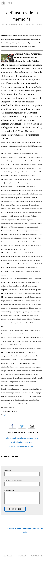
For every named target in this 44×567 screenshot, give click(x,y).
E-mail (13, 480)
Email (32, 426)
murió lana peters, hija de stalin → (33, 530)
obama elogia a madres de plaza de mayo (22, 438)
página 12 (6, 415)
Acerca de (7, 556)
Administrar (37, 556)
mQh (9, 3)
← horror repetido (14, 528)
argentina (37, 25)
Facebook (12, 426)
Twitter (22, 426)
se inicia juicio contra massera (22, 442)
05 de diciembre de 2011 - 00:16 (16, 25)
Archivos (22, 556)
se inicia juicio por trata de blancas (22, 446)
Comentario (9, 490)
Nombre (7, 470)
